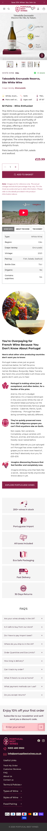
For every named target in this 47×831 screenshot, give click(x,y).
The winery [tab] (37, 229)
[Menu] (4, 9)
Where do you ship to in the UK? (19, 644)
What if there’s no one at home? (19, 678)
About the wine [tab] (22, 229)
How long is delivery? (14, 661)
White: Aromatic (11, 96)
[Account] (38, 9)
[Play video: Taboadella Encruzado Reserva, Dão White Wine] (23, 212)
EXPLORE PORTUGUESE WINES (19, 485)
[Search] (8, 9)
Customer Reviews (12, 769)
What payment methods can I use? (20, 686)
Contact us (8, 780)
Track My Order (10, 765)
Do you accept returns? (15, 695)
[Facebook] (38, 740)
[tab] (10, 64)
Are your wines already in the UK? (19, 618)
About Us (7, 776)
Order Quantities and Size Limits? (19, 652)
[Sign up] (41, 727)
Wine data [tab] (8, 229)
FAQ (5, 772)
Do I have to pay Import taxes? (18, 635)
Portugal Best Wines (27, 827)
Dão (17, 73)
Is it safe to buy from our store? (18, 627)
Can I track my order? (14, 669)
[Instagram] (43, 740)
